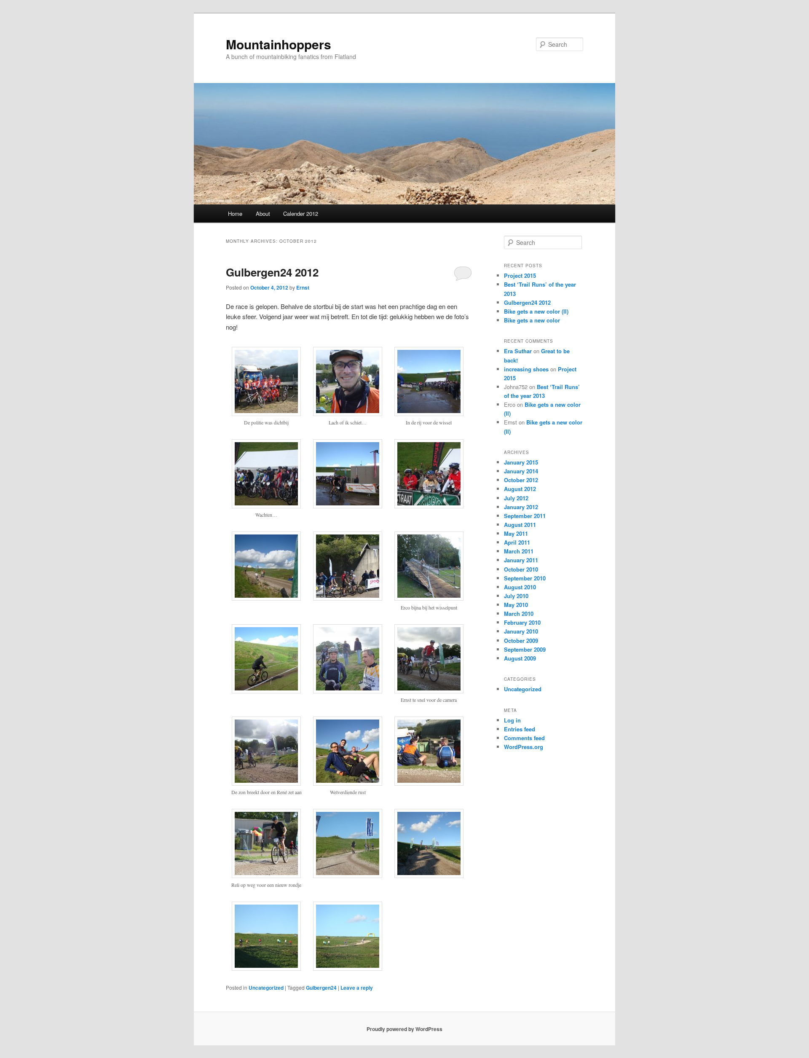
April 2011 (517, 542)
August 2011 (520, 525)
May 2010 (516, 605)
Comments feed (524, 738)
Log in (512, 720)
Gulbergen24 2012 (272, 272)
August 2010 (520, 587)
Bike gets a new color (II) (536, 311)
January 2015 (521, 462)
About (263, 213)
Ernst (302, 287)
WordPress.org (523, 747)
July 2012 (516, 498)
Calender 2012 (300, 213)
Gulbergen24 (321, 987)
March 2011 (518, 551)
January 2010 (521, 631)
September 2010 (525, 578)
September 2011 (525, 516)
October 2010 (521, 569)
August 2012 (520, 489)
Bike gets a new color (532, 320)
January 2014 (521, 471)
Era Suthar (518, 351)
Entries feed (519, 729)
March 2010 (518, 614)
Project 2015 (520, 275)
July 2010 (516, 596)
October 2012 (521, 480)
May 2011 (516, 533)
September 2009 (525, 649)
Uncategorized (266, 987)
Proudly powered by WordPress (404, 1029)
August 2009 (520, 658)
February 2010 (522, 622)
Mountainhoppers (278, 44)
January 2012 (521, 507)
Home (235, 213)
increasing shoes (526, 369)
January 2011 (521, 560)
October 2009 (521, 640)
